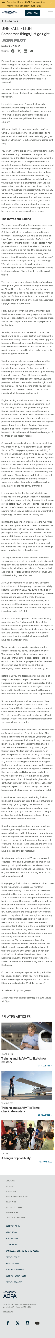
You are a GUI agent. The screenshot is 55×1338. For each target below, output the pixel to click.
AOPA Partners (12, 1212)
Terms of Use (12, 1245)
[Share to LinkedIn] (25, 51)
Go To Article (44, 1066)
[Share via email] (32, 51)
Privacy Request (14, 1282)
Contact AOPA (13, 1226)
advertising (12, 1238)
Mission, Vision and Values (17, 1197)
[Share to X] (19, 51)
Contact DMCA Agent (16, 1276)
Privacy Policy (13, 1257)
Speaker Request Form (15, 1218)
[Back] (3, 21)
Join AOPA (9, 1186)
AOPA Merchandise (15, 1270)
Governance (11, 1202)
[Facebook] (8, 1323)
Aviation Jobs (12, 1263)
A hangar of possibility (16, 1158)
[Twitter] (18, 1323)
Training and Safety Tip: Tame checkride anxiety (20, 1109)
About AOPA (10, 1181)
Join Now (32, 13)
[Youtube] (37, 1323)
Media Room (11, 1232)
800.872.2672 (8, 1312)
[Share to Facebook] (13, 51)
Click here (35, 6)
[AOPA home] (10, 13)
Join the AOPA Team (14, 1207)
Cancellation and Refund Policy (22, 1251)
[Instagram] (27, 1323)
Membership (11, 1191)
